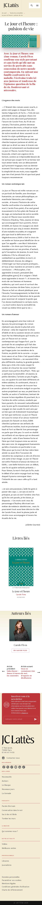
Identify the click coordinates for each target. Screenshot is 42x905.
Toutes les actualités (16, 13)
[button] (20, 636)
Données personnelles (10, 877)
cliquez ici (24, 713)
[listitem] (4, 767)
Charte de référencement (12, 890)
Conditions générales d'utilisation (15, 886)
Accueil (4, 13)
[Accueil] (11, 5)
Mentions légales (9, 883)
